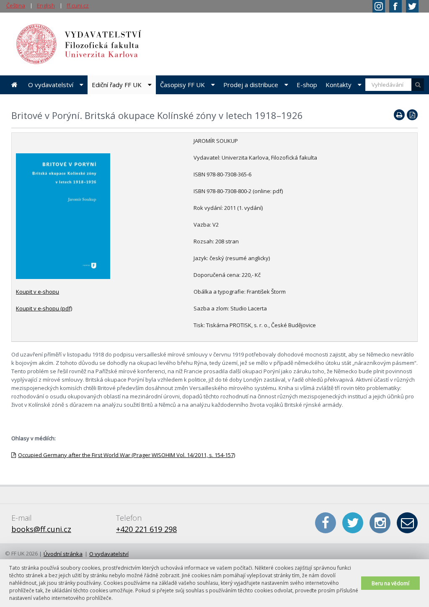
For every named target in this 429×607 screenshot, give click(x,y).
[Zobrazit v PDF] (412, 114)
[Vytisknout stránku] (399, 114)
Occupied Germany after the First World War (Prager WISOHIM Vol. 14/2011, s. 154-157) (126, 455)
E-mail (407, 522)
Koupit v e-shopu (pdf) (44, 308)
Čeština (15, 5)
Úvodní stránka (14, 84)
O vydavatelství (50, 84)
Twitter (352, 522)
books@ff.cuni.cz (41, 529)
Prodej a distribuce (250, 84)
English (46, 5)
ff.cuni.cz (78, 5)
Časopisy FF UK (182, 84)
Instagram (380, 522)
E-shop (307, 84)
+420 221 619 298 (146, 529)
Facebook (325, 522)
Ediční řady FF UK (117, 84)
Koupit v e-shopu (37, 291)
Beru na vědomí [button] (390, 583)
